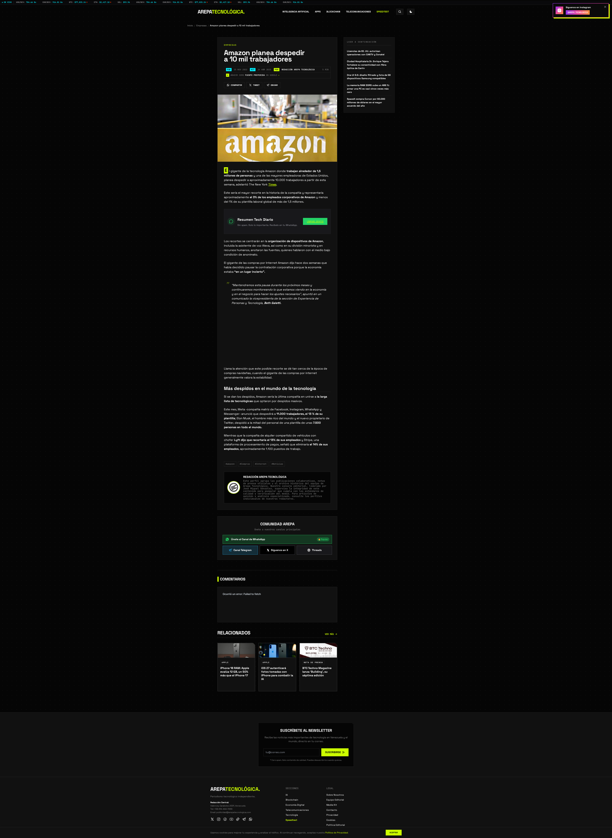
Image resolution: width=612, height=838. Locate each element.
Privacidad (332, 814)
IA (287, 794)
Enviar (274, 85)
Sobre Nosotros (335, 794)
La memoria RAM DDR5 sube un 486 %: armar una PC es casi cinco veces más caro (368, 89)
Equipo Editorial (335, 799)
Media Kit (331, 804)
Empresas (201, 25)
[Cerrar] (605, 6)
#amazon (230, 464)
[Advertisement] (277, 342)
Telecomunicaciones (358, 11)
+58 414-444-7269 (223, 809)
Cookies (330, 820)
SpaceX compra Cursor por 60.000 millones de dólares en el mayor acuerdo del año (366, 102)
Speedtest (383, 11)
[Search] (399, 12)
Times (272, 184)
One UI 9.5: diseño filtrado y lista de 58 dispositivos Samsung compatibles (369, 77)
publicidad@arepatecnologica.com (233, 812)
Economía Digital (295, 804)
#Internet (260, 464)
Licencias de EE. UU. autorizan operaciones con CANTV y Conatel (365, 53)
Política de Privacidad (336, 832)
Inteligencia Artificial (295, 11)
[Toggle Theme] (410, 12)
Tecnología (292, 814)
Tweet (256, 85)
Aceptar (394, 832)
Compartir (236, 85)
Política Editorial (335, 825)
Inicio (190, 25)
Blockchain (333, 11)
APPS (318, 11)
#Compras (245, 464)
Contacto (331, 810)
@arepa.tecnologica (578, 12)
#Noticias (277, 464)
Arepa (221, 12)
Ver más (329, 634)
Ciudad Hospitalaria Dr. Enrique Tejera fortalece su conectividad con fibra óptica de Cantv (368, 65)
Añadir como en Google (253, 75)
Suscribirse (333, 752)
